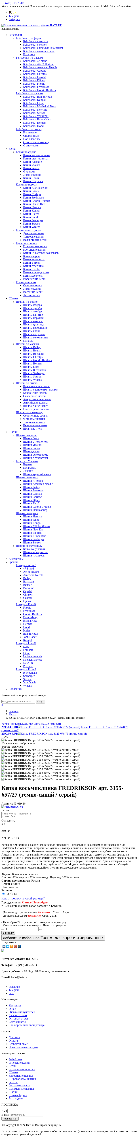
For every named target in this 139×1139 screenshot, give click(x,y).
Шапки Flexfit (31, 503)
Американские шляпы (37, 399)
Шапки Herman (32, 516)
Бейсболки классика (35, 41)
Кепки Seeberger (33, 220)
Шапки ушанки (32, 444)
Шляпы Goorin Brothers (37, 360)
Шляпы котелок (33, 321)
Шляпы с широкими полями (40, 389)
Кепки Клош (31, 178)
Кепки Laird (30, 217)
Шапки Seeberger (33, 539)
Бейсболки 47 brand (35, 60)
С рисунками (31, 145)
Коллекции (15, 688)
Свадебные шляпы (34, 396)
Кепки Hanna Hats (34, 204)
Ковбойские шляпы (35, 392)
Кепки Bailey (31, 191)
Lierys (26, 653)
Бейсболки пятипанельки (38, 51)
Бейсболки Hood (33, 125)
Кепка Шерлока (33, 275)
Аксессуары (16, 558)
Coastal (27, 597)
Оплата (13, 1040)
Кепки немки (31, 168)
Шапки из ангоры (34, 555)
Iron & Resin (30, 633)
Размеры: (7, 890)
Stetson (27, 679)
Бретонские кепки (34, 249)
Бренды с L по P (26, 643)
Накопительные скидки (23, 1047)
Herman (27, 623)
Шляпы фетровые (34, 334)
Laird (26, 646)
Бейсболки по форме (28, 38)
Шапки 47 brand (33, 480)
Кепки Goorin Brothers (36, 200)
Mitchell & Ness (32, 659)
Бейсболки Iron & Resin (37, 96)
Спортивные (31, 135)
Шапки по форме (26, 435)
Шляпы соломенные (35, 337)
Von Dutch (29, 682)
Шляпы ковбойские (35, 327)
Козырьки (29, 54)
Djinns (27, 601)
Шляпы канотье (33, 314)
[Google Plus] (15, 946)
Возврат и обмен (19, 1043)
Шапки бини (31, 438)
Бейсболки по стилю (28, 129)
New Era (28, 662)
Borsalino (28, 588)
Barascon (28, 581)
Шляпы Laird (31, 366)
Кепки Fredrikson (33, 197)
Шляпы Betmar (32, 350)
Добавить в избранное (53, 937)
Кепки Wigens (31, 226)
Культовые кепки (26, 243)
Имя (4, 1110)
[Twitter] (8, 946)
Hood (26, 627)
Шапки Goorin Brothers (37, 506)
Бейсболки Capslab (34, 70)
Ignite (26, 630)
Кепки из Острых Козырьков (41, 252)
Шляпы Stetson (32, 376)
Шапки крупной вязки (37, 474)
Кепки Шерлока (33, 181)
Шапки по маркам (27, 477)
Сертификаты (17, 1021)
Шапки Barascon (33, 490)
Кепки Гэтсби (31, 269)
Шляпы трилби (32, 308)
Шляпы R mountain (35, 370)
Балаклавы (29, 467)
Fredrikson (29, 610)
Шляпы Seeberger (34, 373)
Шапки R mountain (34, 535)
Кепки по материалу (28, 230)
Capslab (27, 591)
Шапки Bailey (31, 487)
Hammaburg (30, 617)
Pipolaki (28, 666)
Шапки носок (31, 448)
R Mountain (30, 672)
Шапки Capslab (32, 493)
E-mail (5, 1114)
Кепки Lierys (31, 213)
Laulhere (28, 649)
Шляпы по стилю (26, 383)
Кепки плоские (32, 161)
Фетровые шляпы (34, 418)
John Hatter (29, 636)
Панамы (28, 340)
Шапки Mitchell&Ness (36, 526)
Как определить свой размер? (23, 898)
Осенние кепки (32, 285)
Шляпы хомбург (33, 311)
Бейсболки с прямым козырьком (43, 47)
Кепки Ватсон (32, 262)
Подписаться (10, 1118)
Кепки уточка (31, 165)
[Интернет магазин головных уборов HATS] (31, 25)
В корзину (8, 932)
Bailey (27, 578)
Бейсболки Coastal (34, 77)
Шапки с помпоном (35, 441)
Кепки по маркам (26, 184)
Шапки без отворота (35, 454)
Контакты (15, 1005)
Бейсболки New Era (35, 109)
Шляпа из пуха (32, 428)
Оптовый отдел (18, 1018)
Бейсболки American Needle (40, 67)
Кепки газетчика (33, 265)
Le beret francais (32, 656)
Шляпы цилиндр (33, 324)
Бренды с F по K (26, 604)
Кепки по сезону (26, 282)
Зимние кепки (32, 174)
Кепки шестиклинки (36, 158)
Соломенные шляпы (35, 415)
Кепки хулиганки (34, 259)
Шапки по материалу (29, 545)
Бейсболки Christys (35, 73)
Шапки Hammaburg (35, 509)
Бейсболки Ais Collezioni (38, 64)
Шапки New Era (33, 529)
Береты (27, 464)
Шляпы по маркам (27, 343)
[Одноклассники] (12, 946)
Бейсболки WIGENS (36, 116)
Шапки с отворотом (35, 457)
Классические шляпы (36, 386)
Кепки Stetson (31, 223)
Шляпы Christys (33, 357)
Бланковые (30, 132)
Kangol (27, 640)
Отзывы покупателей (22, 1012)
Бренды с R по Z (26, 669)
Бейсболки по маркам (29, 57)
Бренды (13, 562)
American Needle (33, 575)
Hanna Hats (30, 620)
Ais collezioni (31, 571)
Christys (28, 594)
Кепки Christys (32, 194)
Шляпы (13, 298)
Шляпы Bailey (32, 347)
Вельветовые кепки (35, 239)
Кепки (12, 148)
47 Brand (28, 568)
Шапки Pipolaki (32, 532)
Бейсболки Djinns (34, 80)
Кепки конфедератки (36, 272)
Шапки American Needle (38, 483)
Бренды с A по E (26, 565)
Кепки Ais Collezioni (35, 187)
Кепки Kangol (31, 210)
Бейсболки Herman (34, 122)
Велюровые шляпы (35, 425)
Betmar (27, 584)
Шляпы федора (32, 304)
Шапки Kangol (32, 522)
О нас (12, 1008)
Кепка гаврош (31, 256)
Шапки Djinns (31, 500)
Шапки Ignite (31, 519)
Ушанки (28, 470)
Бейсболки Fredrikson (36, 86)
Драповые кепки (33, 233)
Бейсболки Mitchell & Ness (39, 106)
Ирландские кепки (34, 278)
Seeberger (29, 675)
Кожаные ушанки (34, 549)
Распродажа (16, 1098)
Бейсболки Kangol (34, 99)
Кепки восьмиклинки (36, 155)
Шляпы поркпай (33, 317)
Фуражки (29, 171)
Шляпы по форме (26, 301)
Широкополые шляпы (22, 1078)
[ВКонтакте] (4, 946)
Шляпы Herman (32, 363)
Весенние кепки (33, 291)
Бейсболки (15, 34)
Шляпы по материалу (29, 412)
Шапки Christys (32, 496)
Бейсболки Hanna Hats (37, 119)
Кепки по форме (26, 151)
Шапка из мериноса (35, 552)
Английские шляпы (35, 402)
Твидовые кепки (33, 236)
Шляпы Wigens (32, 379)
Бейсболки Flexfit (34, 83)
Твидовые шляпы (34, 422)
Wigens (27, 685)
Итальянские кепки (35, 246)
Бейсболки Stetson (34, 112)
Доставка (14, 1037)
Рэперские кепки (19, 1062)
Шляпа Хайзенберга (35, 405)
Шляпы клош (31, 330)
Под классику (31, 138)
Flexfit (27, 607)
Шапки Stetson (32, 542)
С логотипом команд (36, 142)
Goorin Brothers (32, 614)
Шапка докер (31, 451)
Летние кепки (31, 295)
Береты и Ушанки (27, 461)
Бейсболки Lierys (33, 103)
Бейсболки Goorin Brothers (39, 90)
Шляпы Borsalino (33, 353)
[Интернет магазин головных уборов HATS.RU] (2, 950)
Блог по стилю (18, 1015)
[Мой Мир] (19, 946)
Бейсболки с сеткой (35, 44)
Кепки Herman (32, 207)
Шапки (13, 431)
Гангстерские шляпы (36, 409)
